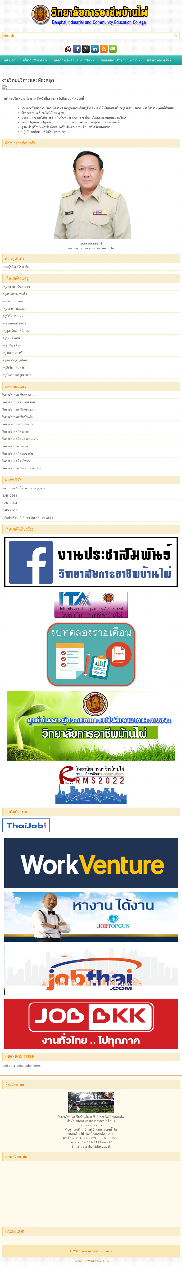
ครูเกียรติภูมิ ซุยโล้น (14, 360)
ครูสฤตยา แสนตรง (13, 308)
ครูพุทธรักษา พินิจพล (15, 331)
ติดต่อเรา (43, 69)
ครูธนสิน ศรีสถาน (13, 345)
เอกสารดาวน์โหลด (16, 69)
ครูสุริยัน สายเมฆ (12, 316)
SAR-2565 (9, 510)
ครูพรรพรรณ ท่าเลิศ (14, 294)
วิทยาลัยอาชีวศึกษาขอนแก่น (20, 424)
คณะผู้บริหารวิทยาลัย (15, 266)
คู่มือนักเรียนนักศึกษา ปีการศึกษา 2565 (28, 517)
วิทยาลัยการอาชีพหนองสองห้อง (21, 468)
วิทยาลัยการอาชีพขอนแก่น (19, 409)
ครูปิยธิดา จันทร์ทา (14, 367)
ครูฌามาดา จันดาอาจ (16, 286)
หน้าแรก (9, 60)
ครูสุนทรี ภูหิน (11, 338)
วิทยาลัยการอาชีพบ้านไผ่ (17, 417)
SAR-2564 (9, 503)
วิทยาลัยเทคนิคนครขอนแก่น (20, 439)
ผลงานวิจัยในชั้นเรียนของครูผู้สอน (23, 488)
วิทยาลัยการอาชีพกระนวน (18, 395)
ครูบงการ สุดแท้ (12, 353)
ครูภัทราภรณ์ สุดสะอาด (16, 375)
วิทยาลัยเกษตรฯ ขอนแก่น (18, 402)
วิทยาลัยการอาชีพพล (15, 446)
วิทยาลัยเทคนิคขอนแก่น (17, 453)
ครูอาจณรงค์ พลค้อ (14, 323)
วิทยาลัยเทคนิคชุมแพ (15, 431)
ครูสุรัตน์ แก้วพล (12, 301)
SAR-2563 (9, 495)
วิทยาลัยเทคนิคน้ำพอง (16, 461)
